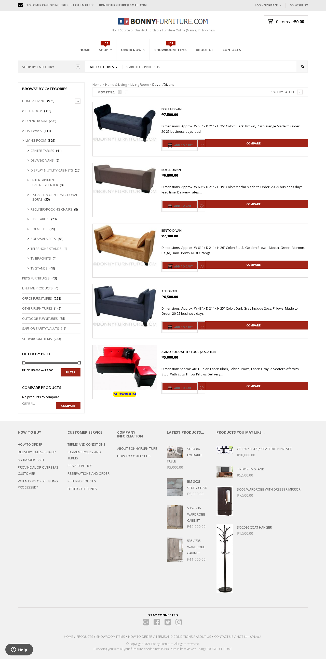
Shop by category (38, 67)
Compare (253, 143)
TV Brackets (41, 258)
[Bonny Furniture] (163, 21)
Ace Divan (169, 291)
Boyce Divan (171, 170)
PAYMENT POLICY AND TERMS (84, 455)
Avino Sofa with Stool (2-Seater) (188, 352)
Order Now (131, 49)
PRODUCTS (84, 636)
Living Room (139, 84)
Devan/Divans (42, 160)
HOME (68, 636)
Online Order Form (137, 78)
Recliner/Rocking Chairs (51, 209)
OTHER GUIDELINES (82, 488)
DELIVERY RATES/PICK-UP (37, 452)
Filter (70, 372)
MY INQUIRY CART (31, 459)
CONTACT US (223, 636)
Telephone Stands (46, 248)
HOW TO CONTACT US (134, 456)
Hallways (33, 130)
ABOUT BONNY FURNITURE (137, 448)
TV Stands (39, 268)
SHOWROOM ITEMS (110, 636)
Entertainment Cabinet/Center (44, 182)
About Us (204, 49)
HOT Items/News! (249, 636)
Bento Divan (171, 230)
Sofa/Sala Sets (43, 238)
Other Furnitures (37, 308)
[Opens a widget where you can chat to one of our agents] (19, 650)
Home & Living (116, 84)
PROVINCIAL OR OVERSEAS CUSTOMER (38, 470)
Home (84, 49)
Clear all (28, 403)
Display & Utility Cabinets (52, 170)
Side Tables (40, 219)
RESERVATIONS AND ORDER (88, 473)
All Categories (102, 67)
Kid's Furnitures (36, 278)
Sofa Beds (39, 229)
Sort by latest (282, 92)
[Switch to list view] (126, 92)
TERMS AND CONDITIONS (86, 444)
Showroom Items (170, 49)
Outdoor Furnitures (40, 318)
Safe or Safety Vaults (40, 328)
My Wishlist (299, 5)
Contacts (232, 49)
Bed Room (33, 110)
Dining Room (36, 120)
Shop (103, 49)
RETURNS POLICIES (81, 481)
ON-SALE (111, 77)
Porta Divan (171, 109)
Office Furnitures (37, 298)
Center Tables (42, 150)
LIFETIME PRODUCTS (37, 288)
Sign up (286, 74)
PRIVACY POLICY (79, 465)
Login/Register (266, 5)
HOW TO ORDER (30, 444)
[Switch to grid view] (119, 92)
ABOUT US (203, 636)
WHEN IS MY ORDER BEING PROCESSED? (38, 484)
